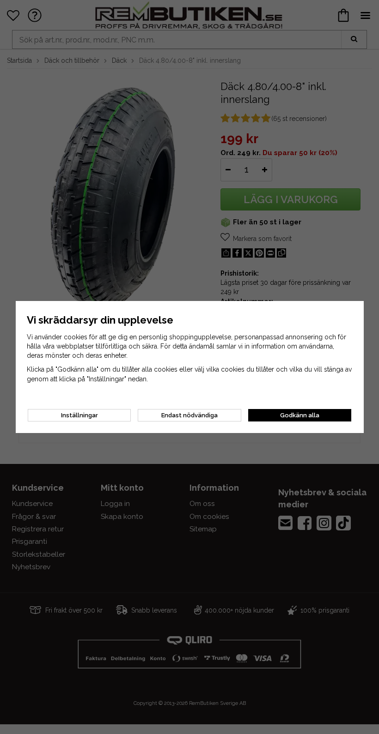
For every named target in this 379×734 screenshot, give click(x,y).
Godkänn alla (299, 415)
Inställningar (79, 415)
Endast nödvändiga (189, 415)
